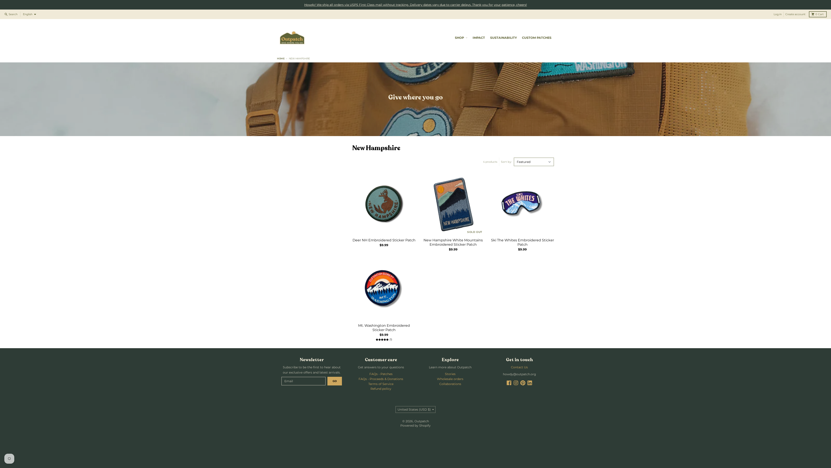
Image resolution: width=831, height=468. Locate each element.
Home (281, 58)
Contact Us (519, 367)
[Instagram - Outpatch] (516, 382)
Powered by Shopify (415, 425)
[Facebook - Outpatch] (509, 382)
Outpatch (421, 421)
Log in (778, 14)
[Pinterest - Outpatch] (522, 382)
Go (335, 381)
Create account (795, 14)
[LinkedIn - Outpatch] (529, 382)
